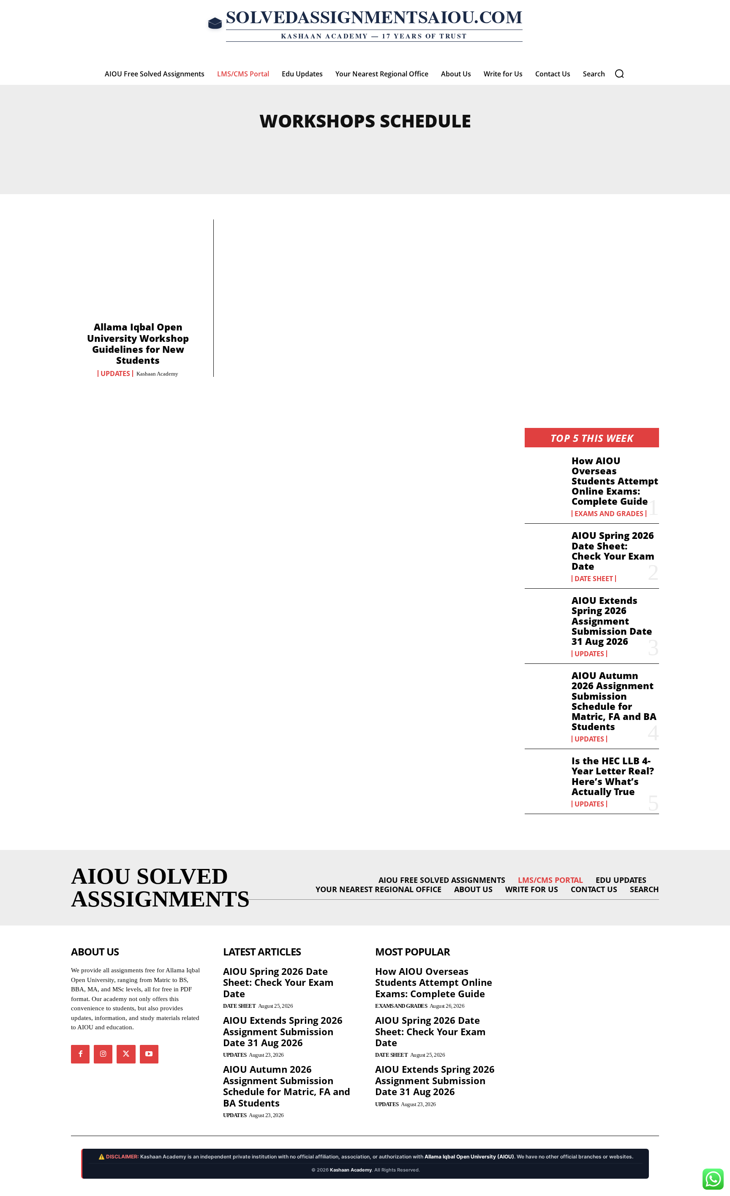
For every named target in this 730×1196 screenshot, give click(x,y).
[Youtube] (149, 1054)
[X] (126, 1054)
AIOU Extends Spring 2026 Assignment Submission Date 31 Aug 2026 (612, 620)
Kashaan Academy (157, 374)
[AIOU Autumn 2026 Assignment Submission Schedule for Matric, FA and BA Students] (545, 688)
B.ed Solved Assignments (441, 149)
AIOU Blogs (201, 149)
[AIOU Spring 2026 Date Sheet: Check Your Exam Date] (545, 548)
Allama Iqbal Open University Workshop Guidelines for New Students (138, 343)
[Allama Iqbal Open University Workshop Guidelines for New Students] (138, 273)
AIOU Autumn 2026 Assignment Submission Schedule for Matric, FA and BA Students (614, 701)
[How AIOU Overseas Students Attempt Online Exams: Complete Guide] (545, 473)
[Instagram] (103, 1054)
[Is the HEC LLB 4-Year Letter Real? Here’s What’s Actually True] (545, 773)
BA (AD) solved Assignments (571, 149)
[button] (619, 73)
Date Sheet (594, 578)
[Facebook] (80, 1054)
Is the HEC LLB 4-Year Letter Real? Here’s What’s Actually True (613, 776)
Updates (115, 373)
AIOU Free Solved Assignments (305, 149)
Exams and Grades (609, 513)
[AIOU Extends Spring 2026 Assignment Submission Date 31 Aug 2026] (545, 613)
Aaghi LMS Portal (127, 149)
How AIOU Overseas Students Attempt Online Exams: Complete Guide (615, 481)
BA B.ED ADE (361, 159)
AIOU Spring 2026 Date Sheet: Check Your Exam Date (613, 550)
